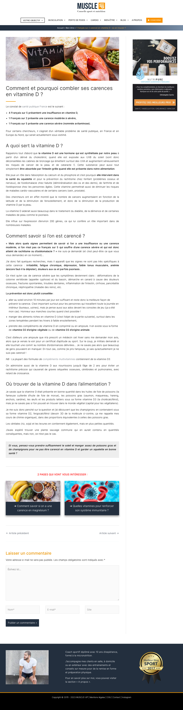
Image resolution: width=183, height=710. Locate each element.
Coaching (155, 20)
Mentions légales (97, 697)
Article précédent (17, 533)
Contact (116, 697)
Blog (123, 20)
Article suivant (109, 533)
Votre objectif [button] (31, 20)
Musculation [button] (55, 20)
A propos (137, 20)
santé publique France (34, 106)
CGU (109, 697)
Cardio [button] (95, 20)
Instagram (126, 697)
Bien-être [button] (109, 20)
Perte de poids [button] (76, 20)
